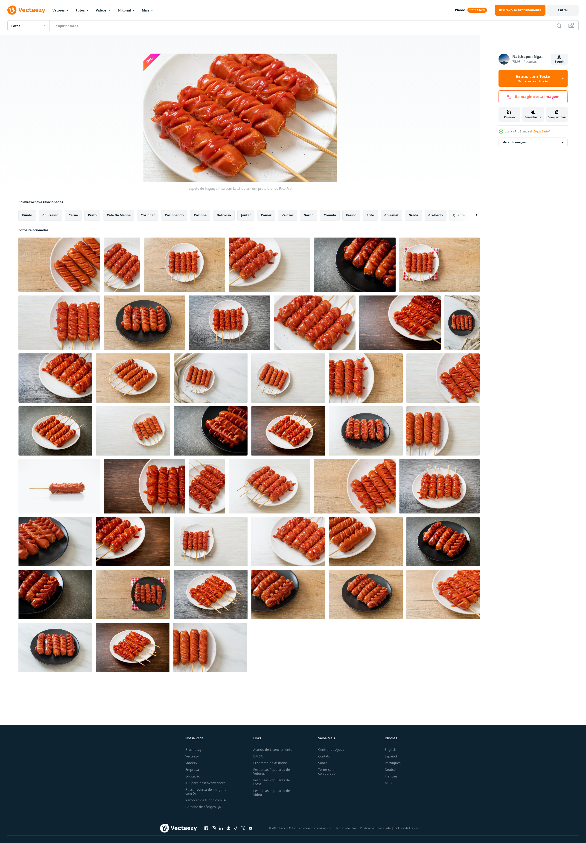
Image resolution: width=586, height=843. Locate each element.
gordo (309, 215)
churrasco (50, 215)
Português (393, 763)
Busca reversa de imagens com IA (205, 791)
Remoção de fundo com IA (205, 800)
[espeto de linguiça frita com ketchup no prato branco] (132, 647)
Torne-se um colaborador (328, 771)
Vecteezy (192, 756)
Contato (324, 756)
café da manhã (119, 215)
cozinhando (174, 215)
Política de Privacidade (375, 828)
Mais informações (514, 142)
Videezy (191, 763)
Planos (460, 10)
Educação (192, 776)
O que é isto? (542, 131)
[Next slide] (472, 215)
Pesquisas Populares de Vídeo (271, 793)
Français (391, 776)
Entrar (563, 10)
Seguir (559, 61)
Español (391, 756)
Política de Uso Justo (408, 828)
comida (330, 215)
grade (413, 215)
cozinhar (148, 215)
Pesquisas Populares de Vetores (271, 771)
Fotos (80, 10)
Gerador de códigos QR (203, 807)
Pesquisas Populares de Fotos (271, 782)
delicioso (224, 215)
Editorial (124, 10)
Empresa (192, 769)
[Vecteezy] (26, 10)
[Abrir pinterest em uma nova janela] (228, 828)
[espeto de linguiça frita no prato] (59, 265)
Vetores (58, 10)
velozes (288, 215)
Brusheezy (193, 749)
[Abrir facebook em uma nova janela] (206, 828)
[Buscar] (559, 26)
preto (92, 215)
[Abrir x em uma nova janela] (243, 828)
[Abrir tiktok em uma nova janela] (236, 828)
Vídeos (101, 10)
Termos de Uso (345, 828)
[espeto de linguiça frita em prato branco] (210, 647)
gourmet (391, 215)
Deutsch (391, 769)
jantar (246, 215)
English (390, 749)
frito (370, 215)
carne (73, 215)
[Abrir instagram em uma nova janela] (214, 828)
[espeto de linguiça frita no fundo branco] (59, 486)
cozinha (200, 215)
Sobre (322, 763)
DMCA (258, 756)
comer (266, 215)
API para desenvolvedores (205, 783)
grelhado (435, 215)
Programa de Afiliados (270, 763)
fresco (351, 215)
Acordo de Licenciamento (272, 749)
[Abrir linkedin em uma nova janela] (221, 828)
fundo (27, 215)
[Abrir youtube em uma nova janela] (250, 828)
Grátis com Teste (533, 78)
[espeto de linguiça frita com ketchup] (122, 265)
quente (459, 215)
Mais (145, 10)
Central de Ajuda (331, 749)
